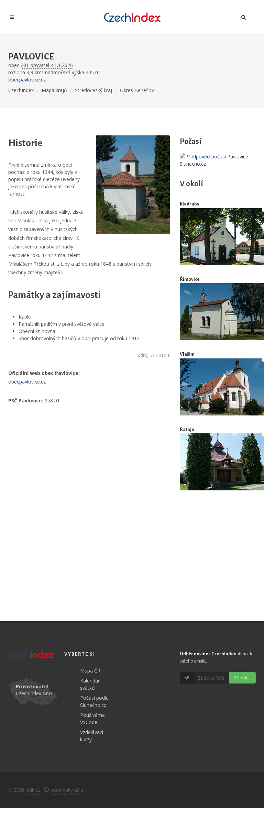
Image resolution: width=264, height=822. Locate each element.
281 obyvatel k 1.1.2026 (47, 65)
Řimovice (190, 279)
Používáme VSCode (92, 718)
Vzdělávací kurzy (91, 736)
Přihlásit (242, 677)
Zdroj (143, 355)
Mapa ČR (90, 670)
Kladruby (189, 204)
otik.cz (33, 790)
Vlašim (187, 354)
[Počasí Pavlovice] (218, 160)
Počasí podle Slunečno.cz (94, 701)
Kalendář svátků (90, 684)
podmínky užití (67, 790)
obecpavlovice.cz (27, 79)
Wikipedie (160, 355)
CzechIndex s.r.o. (34, 693)
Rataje (187, 429)
